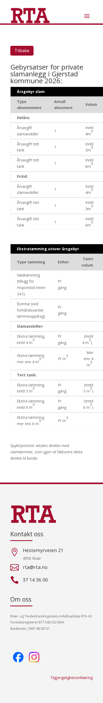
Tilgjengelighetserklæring (71, 677)
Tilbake (22, 50)
